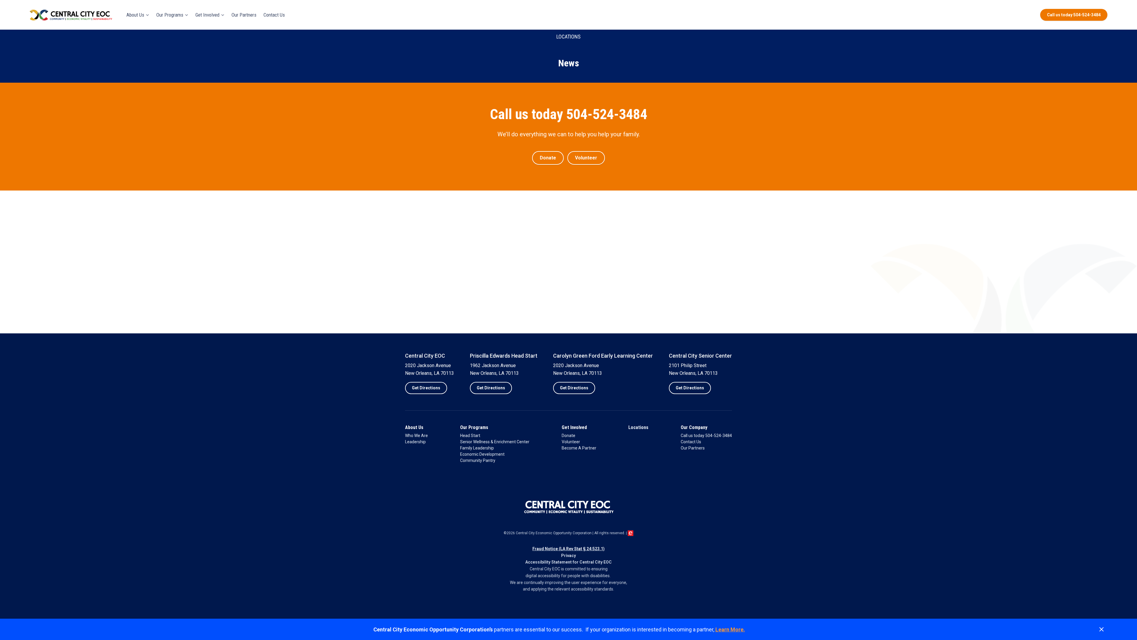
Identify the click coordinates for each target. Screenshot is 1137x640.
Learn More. (730, 629)
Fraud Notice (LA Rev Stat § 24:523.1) (568, 548)
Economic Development (482, 454)
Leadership (415, 441)
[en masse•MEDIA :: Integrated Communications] (630, 533)
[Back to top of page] (1125, 604)
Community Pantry (477, 460)
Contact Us (691, 441)
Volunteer (571, 441)
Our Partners (693, 448)
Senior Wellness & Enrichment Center (494, 441)
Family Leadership (477, 448)
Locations (638, 427)
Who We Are (416, 435)
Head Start (470, 435)
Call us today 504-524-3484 (706, 435)
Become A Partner (579, 448)
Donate (568, 435)
